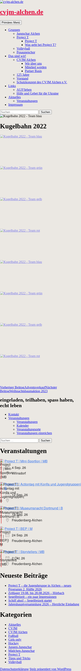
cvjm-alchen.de (21, 12)
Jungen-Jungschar (20, 647)
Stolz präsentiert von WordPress (50, 669)
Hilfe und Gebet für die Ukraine (38, 93)
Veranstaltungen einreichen (34, 433)
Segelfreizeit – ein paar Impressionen (32, 596)
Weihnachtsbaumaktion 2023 (28, 389)
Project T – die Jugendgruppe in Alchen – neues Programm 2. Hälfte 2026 (39, 587)
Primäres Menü (11, 22)
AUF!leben (24, 89)
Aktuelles (14, 97)
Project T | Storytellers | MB (24, 551)
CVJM (12, 628)
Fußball (13, 636)
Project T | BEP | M (18, 528)
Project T (23, 37)
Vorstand (22, 78)
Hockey (13, 643)
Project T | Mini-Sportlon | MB (26, 461)
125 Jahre (23, 74)
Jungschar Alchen (28, 33)
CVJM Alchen (26, 59)
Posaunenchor (26, 52)
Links (12, 86)
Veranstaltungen (27, 101)
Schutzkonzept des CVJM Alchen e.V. (42, 82)
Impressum (15, 104)
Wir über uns (33, 63)
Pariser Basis (33, 71)
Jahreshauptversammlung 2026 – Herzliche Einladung (43, 604)
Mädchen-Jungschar (21, 651)
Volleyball (23, 48)
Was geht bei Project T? (40, 45)
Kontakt (13, 414)
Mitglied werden (36, 67)
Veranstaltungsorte (29, 429)
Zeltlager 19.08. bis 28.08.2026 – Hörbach (36, 593)
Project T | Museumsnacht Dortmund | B (34, 508)
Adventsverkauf (22, 387)
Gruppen (14, 30)
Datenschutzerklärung (14, 669)
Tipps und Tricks (19, 658)
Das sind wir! (17, 56)
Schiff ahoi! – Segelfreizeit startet (30, 600)
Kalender (23, 425)
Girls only (14, 639)
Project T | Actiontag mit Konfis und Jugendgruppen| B (43, 486)
